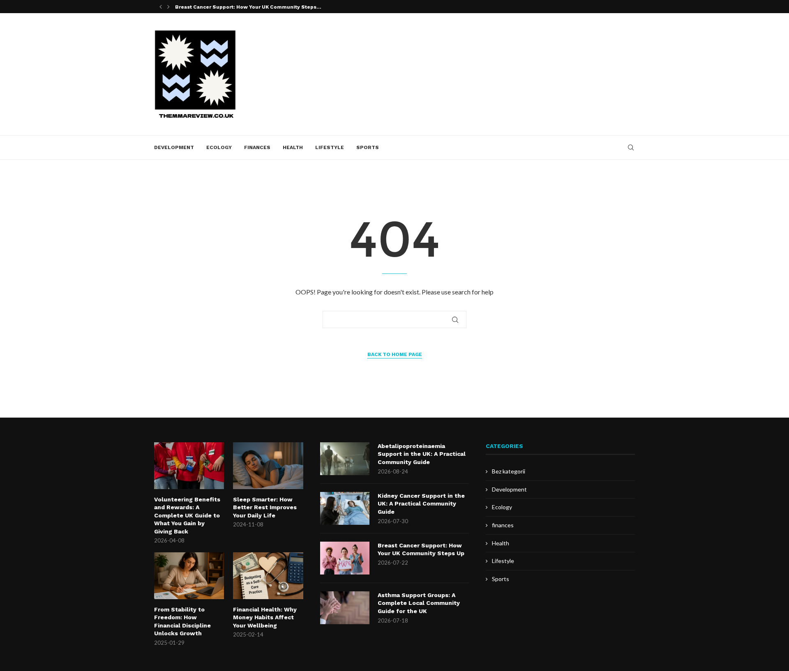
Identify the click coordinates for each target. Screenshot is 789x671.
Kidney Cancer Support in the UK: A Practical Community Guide (421, 503)
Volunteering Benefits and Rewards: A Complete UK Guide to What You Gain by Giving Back (187, 515)
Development (174, 147)
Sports (367, 147)
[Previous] (160, 6)
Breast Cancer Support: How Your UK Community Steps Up (421, 549)
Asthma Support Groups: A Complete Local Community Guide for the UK (419, 603)
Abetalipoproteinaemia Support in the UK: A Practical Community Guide (422, 454)
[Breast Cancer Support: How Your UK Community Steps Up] (344, 558)
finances (257, 147)
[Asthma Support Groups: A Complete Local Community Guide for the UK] (344, 607)
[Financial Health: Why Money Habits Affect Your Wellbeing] (268, 575)
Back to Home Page (394, 354)
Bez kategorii (508, 471)
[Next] (168, 6)
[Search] (631, 147)
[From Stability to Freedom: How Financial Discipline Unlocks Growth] (189, 575)
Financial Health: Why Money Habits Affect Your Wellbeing (265, 617)
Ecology (219, 147)
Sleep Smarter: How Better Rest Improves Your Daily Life (265, 507)
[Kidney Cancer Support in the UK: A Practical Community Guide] (344, 508)
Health (293, 147)
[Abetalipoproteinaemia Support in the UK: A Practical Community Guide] (344, 458)
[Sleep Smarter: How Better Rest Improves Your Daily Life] (268, 465)
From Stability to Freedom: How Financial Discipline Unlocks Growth (182, 621)
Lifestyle (329, 147)
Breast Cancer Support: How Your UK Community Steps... (248, 7)
